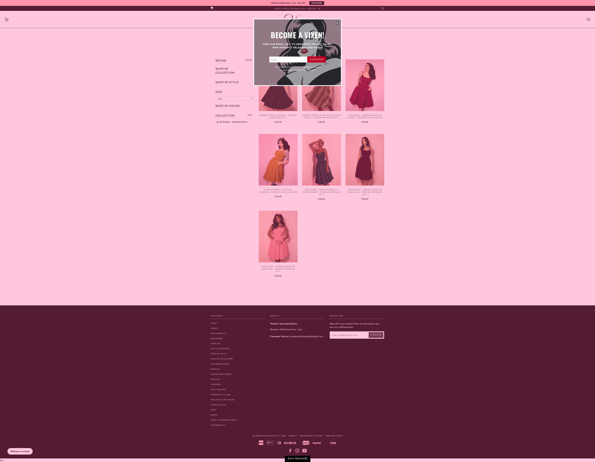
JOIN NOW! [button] (317, 59)
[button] (337, 23)
